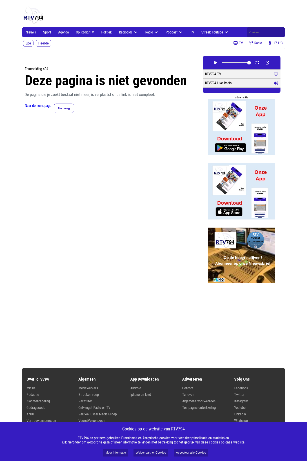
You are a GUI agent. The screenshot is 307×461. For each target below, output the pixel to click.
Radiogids (126, 32)
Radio (149, 32)
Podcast (172, 32)
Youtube (240, 408)
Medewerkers (88, 388)
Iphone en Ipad (140, 394)
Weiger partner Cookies (151, 452)
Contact (187, 388)
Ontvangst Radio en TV (94, 408)
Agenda (63, 32)
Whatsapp (241, 421)
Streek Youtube (212, 32)
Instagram (241, 401)
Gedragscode (36, 408)
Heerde (43, 43)
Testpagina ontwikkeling (199, 408)
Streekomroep (88, 394)
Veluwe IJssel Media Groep (97, 414)
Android (135, 388)
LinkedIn (240, 414)
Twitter (239, 394)
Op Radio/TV (85, 32)
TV (192, 32)
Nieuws (31, 32)
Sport (47, 32)
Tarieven (188, 394)
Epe (28, 43)
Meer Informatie (115, 452)
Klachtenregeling (38, 401)
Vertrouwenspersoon (41, 421)
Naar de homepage (38, 106)
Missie (31, 388)
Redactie (33, 394)
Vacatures (85, 401)
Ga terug (64, 108)
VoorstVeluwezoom (92, 421)
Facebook (241, 388)
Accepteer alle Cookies (191, 452)
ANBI (30, 414)
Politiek (106, 32)
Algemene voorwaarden (199, 401)
